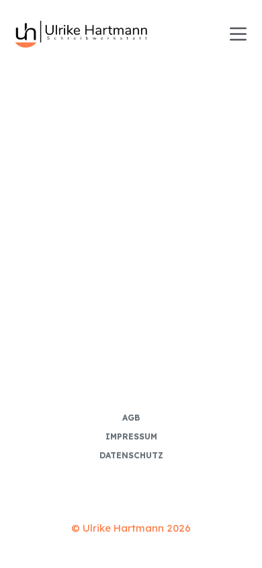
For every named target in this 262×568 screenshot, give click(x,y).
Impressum (131, 436)
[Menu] (238, 34)
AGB (131, 418)
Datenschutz (131, 455)
